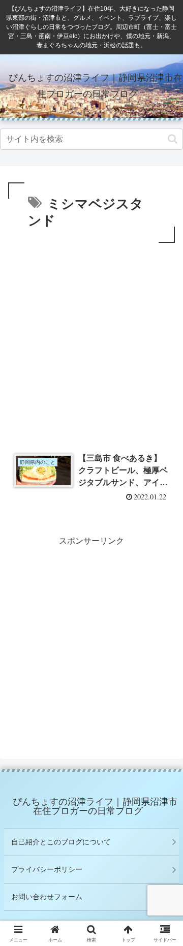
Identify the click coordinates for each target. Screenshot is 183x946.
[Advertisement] (91, 341)
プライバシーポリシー (46, 869)
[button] (172, 139)
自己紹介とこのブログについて (61, 842)
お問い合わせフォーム (46, 897)
